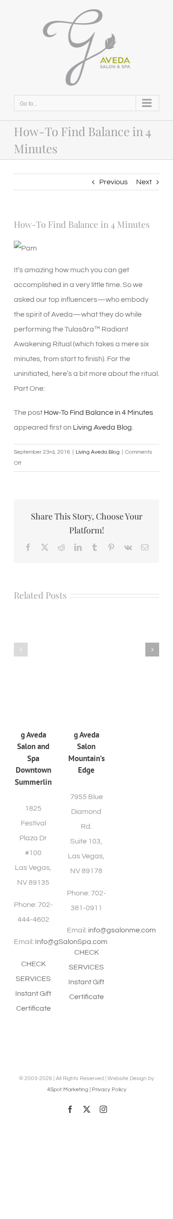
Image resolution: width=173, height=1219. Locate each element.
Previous (113, 182)
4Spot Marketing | (69, 1090)
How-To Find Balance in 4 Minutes (98, 412)
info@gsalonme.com (122, 930)
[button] (21, 649)
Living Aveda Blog (102, 427)
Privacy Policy (109, 1090)
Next (144, 182)
